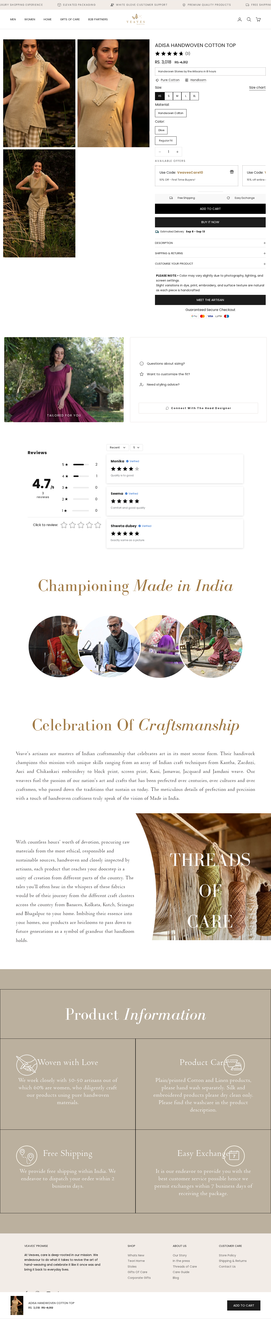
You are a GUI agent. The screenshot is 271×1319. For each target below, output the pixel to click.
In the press (181, 1261)
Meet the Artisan (210, 300)
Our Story (180, 1255)
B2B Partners (98, 19)
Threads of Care (185, 1266)
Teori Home (136, 1261)
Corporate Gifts (139, 1278)
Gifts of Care (70, 19)
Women (29, 19)
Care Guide (181, 1272)
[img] (169, 53)
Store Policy (227, 1255)
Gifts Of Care (137, 1272)
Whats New (136, 1255)
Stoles (132, 1266)
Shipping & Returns (233, 1261)
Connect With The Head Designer (201, 408)
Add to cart (210, 208)
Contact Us (227, 1266)
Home (48, 19)
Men (13, 19)
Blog (176, 1278)
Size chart (257, 87)
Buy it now (210, 222)
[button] (79, 464)
